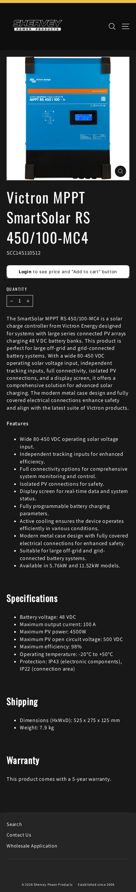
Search (14, 824)
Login (25, 271)
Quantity (17, 289)
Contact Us (19, 835)
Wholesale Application (32, 846)
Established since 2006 (96, 884)
